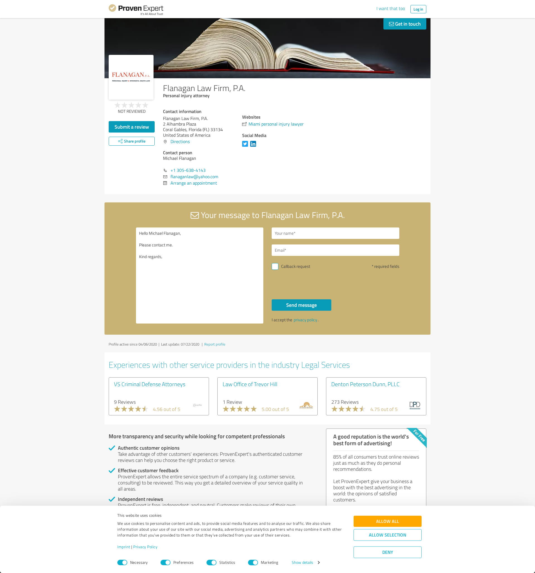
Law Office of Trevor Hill (250, 384)
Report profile (214, 344)
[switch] (165, 562)
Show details (302, 562)
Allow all (387, 521)
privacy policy (305, 320)
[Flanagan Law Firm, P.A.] (131, 77)
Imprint (123, 547)
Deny (387, 552)
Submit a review (132, 126)
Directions (180, 141)
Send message (301, 304)
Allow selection (387, 535)
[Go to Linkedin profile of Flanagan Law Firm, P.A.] (254, 146)
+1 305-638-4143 (188, 170)
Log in (418, 9)
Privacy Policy (145, 547)
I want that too (390, 8)
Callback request (295, 266)
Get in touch (407, 23)
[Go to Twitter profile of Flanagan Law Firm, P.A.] (246, 146)
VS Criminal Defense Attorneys (149, 384)
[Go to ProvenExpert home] (136, 10)
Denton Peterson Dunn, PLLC (365, 384)
